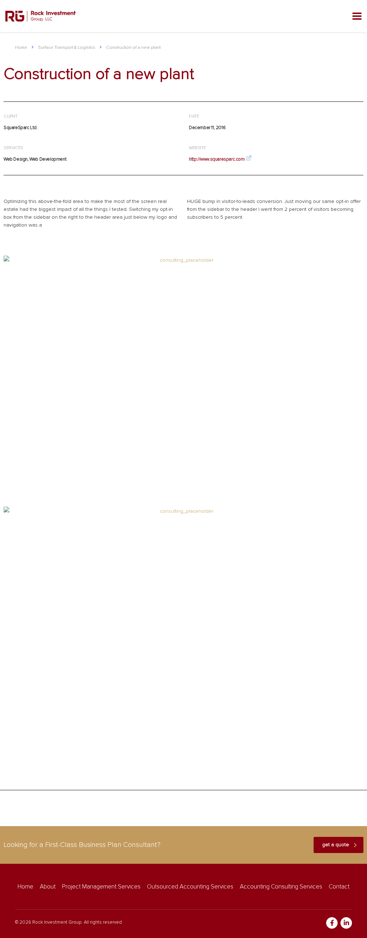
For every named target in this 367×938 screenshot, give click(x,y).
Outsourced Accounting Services (190, 887)
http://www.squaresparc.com (217, 159)
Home (21, 48)
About (48, 887)
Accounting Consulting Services (281, 887)
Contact (339, 887)
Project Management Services (101, 887)
